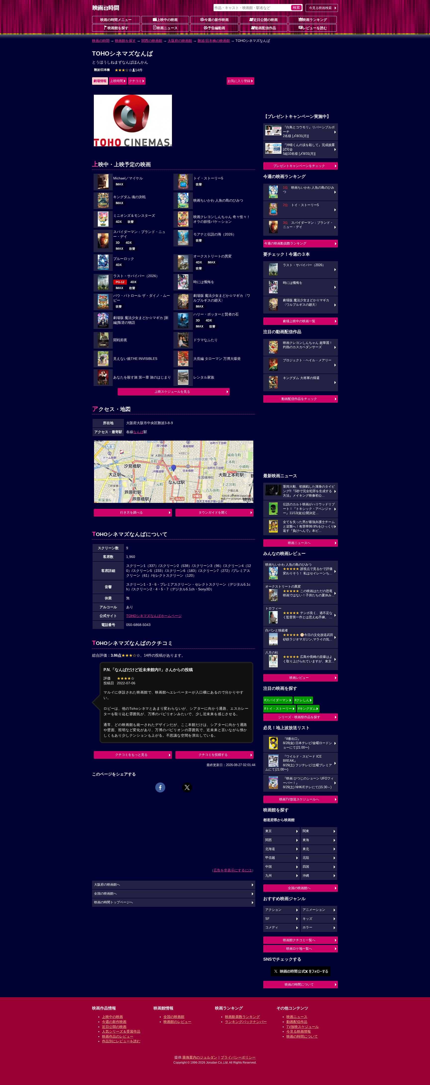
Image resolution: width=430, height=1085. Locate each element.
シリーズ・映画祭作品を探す (299, 717)
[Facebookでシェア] (160, 787)
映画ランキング (315, 20)
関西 (268, 840)
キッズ (307, 919)
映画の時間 (100, 41)
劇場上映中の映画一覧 (299, 321)
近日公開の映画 (265, 20)
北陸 (306, 857)
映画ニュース (167, 28)
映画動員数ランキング (242, 1017)
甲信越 (270, 857)
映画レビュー (299, 678)
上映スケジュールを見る (172, 391)
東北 (306, 849)
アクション (273, 910)
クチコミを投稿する (213, 755)
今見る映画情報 (298, 1031)
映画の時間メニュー (116, 20)
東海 (306, 840)
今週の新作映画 (216, 20)
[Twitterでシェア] (187, 787)
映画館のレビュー (177, 1022)
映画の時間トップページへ (113, 902)
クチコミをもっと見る (131, 755)
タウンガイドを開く (213, 512)
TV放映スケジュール (302, 1027)
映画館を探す (118, 28)
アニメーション (314, 910)
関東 (306, 831)
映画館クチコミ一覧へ (299, 940)
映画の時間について (299, 984)
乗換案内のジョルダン (199, 1057)
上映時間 (116, 81)
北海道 (270, 849)
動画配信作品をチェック (299, 399)
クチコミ (135, 81)
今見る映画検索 (320, 8)
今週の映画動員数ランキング (285, 243)
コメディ (271, 927)
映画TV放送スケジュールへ (299, 799)
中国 (268, 866)
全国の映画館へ (299, 888)
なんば (138, 432)
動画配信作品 (265, 28)
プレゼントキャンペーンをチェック (299, 166)
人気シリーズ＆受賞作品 (121, 1031)
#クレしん (302, 700)
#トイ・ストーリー (278, 708)
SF (267, 919)
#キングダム (307, 708)
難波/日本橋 (102, 70)
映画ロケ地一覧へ (299, 948)
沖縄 (306, 875)
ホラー (307, 927)
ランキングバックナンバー (246, 1022)
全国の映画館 (173, 1017)
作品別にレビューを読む (121, 1041)
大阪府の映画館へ (107, 884)
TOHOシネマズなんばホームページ (154, 616)
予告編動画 (216, 28)
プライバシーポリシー (238, 1057)
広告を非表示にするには (233, 870)
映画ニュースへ (299, 543)
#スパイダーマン (276, 700)
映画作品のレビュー (117, 1036)
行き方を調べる (131, 512)
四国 (306, 866)
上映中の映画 (167, 20)
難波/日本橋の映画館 (214, 41)
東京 (268, 831)
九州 (268, 875)
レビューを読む (315, 28)
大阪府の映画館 (180, 41)
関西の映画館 (151, 41)
